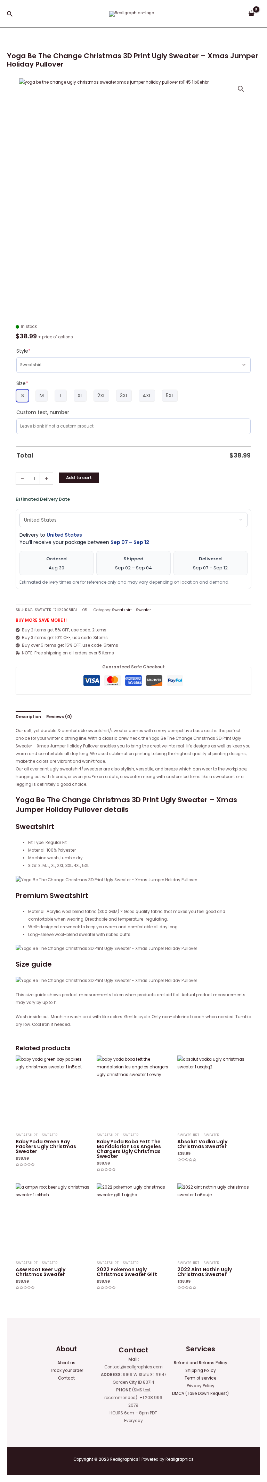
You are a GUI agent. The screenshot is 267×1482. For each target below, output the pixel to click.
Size (22, 383)
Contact (66, 1378)
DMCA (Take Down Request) (200, 1393)
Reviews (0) (59, 717)
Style (23, 350)
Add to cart (79, 478)
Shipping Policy (200, 1370)
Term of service (200, 1378)
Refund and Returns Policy (200, 1363)
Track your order (66, 1370)
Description (28, 717)
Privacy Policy (201, 1386)
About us (66, 1363)
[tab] (28, 717)
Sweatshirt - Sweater (131, 610)
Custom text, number (42, 412)
